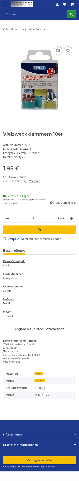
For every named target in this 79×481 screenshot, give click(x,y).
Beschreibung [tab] (14, 250)
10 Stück (39, 380)
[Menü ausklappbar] (5, 2)
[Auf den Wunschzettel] (68, 50)
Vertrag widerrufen (39, 460)
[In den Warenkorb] (6, 41)
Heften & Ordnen (28, 153)
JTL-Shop (46, 476)
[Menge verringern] (7, 218)
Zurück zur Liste (15, 29)
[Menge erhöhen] (71, 218)
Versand (34, 181)
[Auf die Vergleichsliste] (58, 50)
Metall (38, 373)
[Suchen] (71, 14)
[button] (57, 4)
